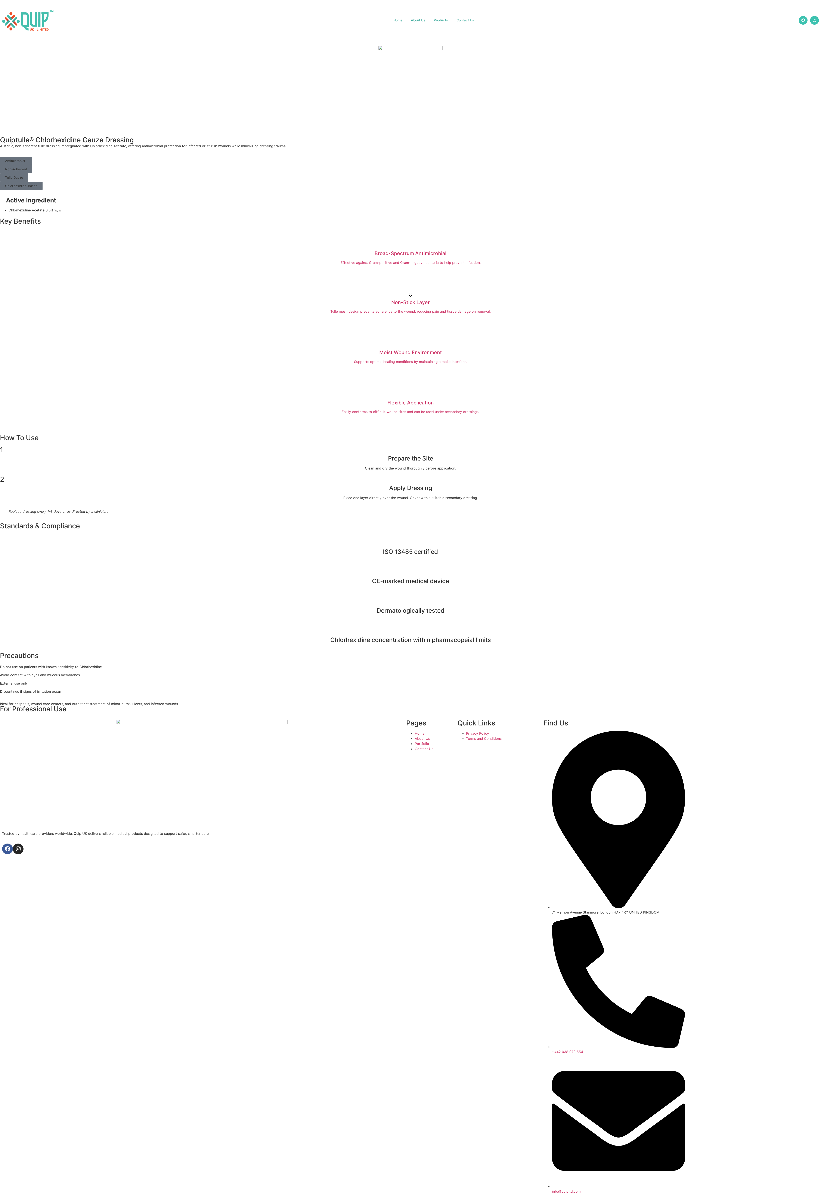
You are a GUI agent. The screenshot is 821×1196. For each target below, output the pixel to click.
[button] (16, 161)
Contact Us (465, 20)
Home (397, 20)
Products (441, 20)
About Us (418, 20)
